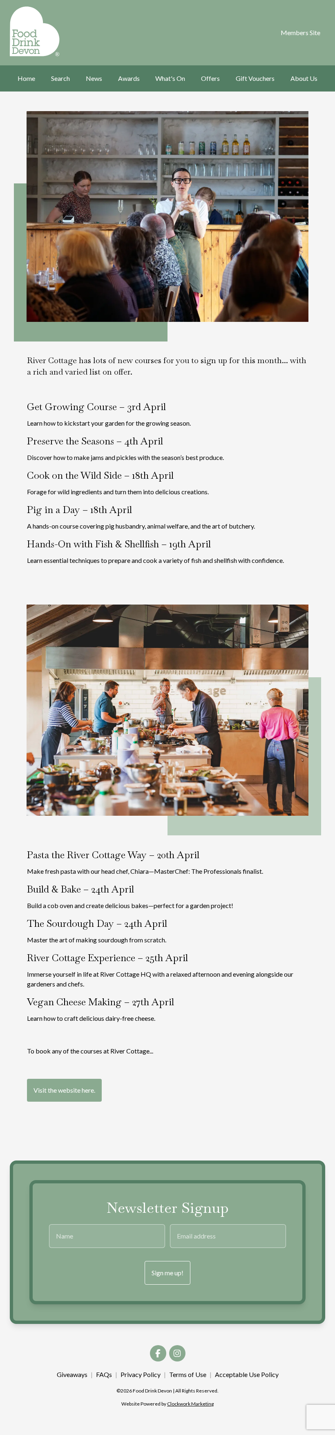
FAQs (104, 1374)
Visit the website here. (64, 1090)
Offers (210, 78)
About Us (303, 78)
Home (26, 78)
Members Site (300, 32)
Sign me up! (167, 1273)
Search (60, 78)
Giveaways (72, 1374)
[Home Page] (32, 31)
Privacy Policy (141, 1374)
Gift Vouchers (255, 78)
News (94, 78)
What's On (170, 78)
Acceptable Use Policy (247, 1374)
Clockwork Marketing (190, 1404)
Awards (129, 78)
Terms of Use (187, 1374)
